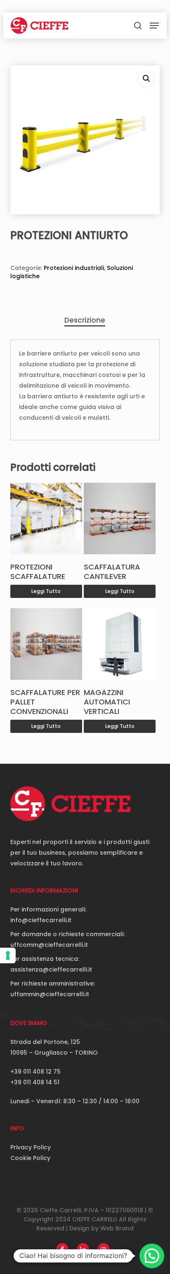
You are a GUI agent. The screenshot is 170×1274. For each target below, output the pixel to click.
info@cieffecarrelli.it (40, 920)
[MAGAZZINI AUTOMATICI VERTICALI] (120, 644)
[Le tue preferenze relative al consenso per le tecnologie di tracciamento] (8, 955)
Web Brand (117, 1228)
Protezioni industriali (74, 268)
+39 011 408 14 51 (34, 1082)
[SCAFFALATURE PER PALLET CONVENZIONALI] (46, 644)
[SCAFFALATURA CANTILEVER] (120, 518)
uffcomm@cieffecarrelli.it (49, 945)
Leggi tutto (46, 591)
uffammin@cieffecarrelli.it (49, 994)
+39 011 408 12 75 (35, 1071)
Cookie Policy (30, 1158)
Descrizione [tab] (84, 320)
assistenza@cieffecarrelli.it (51, 969)
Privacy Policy (30, 1147)
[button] (154, 25)
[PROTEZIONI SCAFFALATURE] (46, 518)
